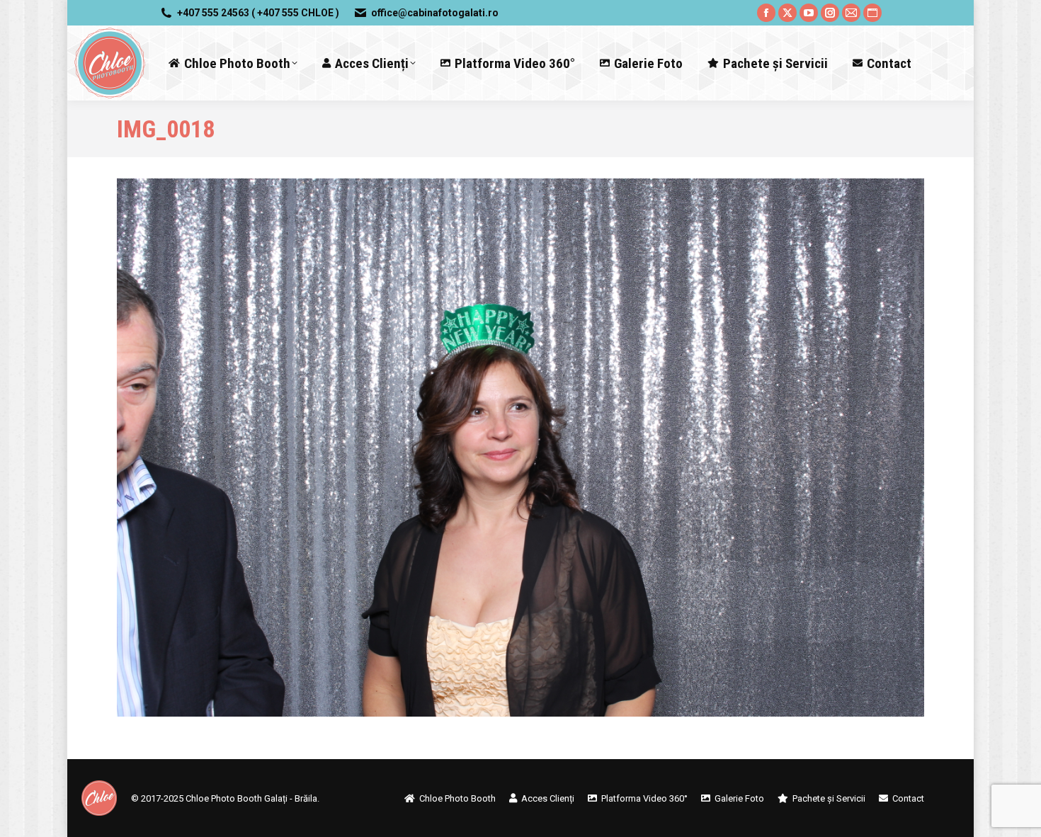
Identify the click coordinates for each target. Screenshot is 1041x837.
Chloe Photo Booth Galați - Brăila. (252, 798)
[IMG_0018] (520, 447)
